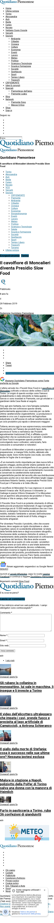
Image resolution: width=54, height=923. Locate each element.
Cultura (14, 47)
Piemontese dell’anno (21, 91)
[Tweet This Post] (30, 352)
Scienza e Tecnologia (21, 63)
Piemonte (15, 198)
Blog (8, 96)
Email (3, 640)
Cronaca (15, 44)
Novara (9, 27)
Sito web (4, 645)
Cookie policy (12, 883)
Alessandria (11, 16)
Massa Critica (17, 105)
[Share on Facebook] (30, 350)
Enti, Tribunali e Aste (15, 886)
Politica (14, 60)
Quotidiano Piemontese (41, 576)
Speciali (9, 88)
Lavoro (14, 55)
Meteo (14, 58)
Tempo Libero (18, 77)
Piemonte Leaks (19, 94)
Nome (3, 635)
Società (14, 69)
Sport (13, 74)
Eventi (14, 52)
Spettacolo (16, 71)
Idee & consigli (13, 85)
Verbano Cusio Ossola (16, 30)
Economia (15, 49)
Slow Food (24, 581)
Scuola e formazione (21, 66)
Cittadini (15, 41)
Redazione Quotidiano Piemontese (17, 313)
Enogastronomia (19, 213)
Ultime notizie (12, 11)
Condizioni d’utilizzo (15, 878)
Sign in (9, 110)
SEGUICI (4, 569)
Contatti (9, 873)
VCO (8, 187)
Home (8, 8)
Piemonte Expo (18, 102)
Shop (8, 107)
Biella (8, 22)
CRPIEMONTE (12, 82)
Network (10, 99)
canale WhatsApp (18, 574)
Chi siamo (10, 870)
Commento (6, 612)
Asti (7, 19)
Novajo (9, 891)
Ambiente (15, 38)
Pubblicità (10, 875)
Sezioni (9, 36)
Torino (8, 14)
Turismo (15, 247)
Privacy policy (12, 880)
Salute (14, 229)
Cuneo (9, 25)
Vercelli (9, 33)
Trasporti (15, 80)
